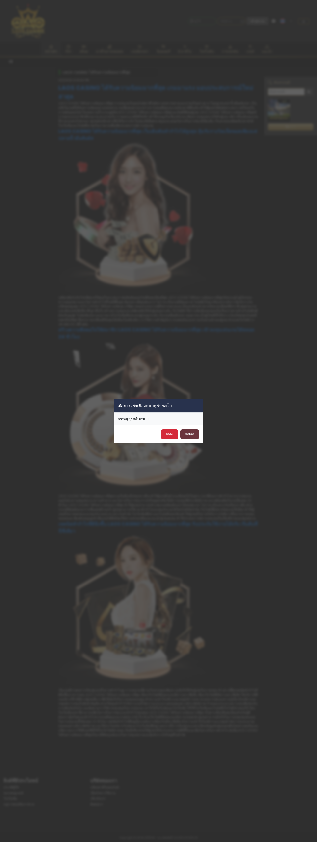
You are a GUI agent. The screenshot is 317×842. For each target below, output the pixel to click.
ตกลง (169, 434)
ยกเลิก (189, 434)
